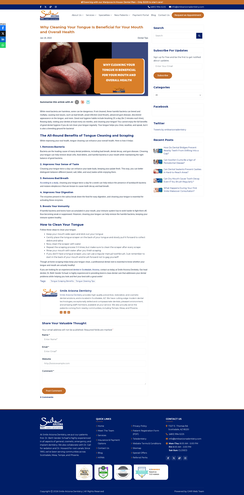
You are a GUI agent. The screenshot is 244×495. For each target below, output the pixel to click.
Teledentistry (139, 439)
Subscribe (162, 75)
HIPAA (101, 457)
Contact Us (163, 15)
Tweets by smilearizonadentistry (170, 129)
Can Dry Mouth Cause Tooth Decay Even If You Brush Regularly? (182, 180)
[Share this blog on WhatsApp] (3, 45)
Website (46, 359)
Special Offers (140, 453)
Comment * (48, 371)
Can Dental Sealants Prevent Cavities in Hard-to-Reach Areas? (182, 171)
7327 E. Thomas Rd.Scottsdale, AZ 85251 (178, 428)
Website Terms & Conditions (147, 443)
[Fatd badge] (123, 472)
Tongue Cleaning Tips (85, 281)
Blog (153, 15)
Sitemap (137, 448)
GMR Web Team (195, 491)
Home (101, 426)
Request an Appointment (188, 15)
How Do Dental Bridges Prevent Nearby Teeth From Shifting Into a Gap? (181, 150)
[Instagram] (56, 6)
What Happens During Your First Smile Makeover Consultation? (180, 189)
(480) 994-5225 (176, 434)
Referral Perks (140, 457)
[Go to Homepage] (68, 312)
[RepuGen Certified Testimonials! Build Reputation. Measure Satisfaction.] (151, 472)
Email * (45, 347)
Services (90, 15)
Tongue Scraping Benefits (62, 281)
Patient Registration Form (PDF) (146, 432)
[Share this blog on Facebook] (3, 28)
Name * (46, 335)
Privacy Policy (140, 426)
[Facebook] (40, 6)
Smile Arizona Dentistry (76, 290)
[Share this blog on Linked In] (3, 39)
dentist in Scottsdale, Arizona (86, 270)
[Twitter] (45, 6)
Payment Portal (141, 15)
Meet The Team (106, 430)
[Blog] (51, 6)
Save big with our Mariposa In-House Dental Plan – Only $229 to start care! (123, 2)
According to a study (49, 183)
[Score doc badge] (103, 472)
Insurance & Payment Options (109, 442)
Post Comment (54, 391)
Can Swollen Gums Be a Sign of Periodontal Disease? (179, 161)
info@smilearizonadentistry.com (185, 439)
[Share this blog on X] (3, 33)
